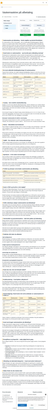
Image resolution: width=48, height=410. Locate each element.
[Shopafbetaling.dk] (2, 2)
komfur (29, 289)
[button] (45, 394)
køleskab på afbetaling (38, 364)
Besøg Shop (25, 34)
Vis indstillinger (41, 405)
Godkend (22, 405)
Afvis (32, 405)
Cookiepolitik (31, 407)
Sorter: (31, 20)
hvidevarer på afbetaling (24, 72)
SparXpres (17, 158)
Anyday (6, 25)
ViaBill (6, 28)
